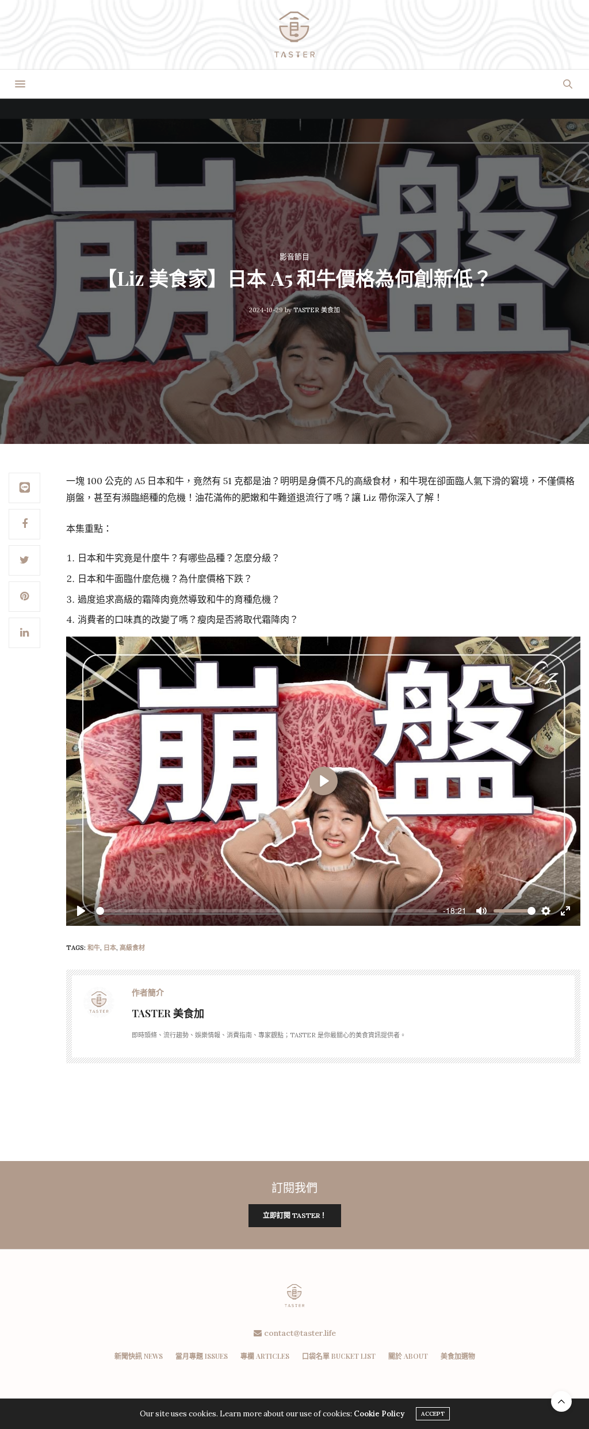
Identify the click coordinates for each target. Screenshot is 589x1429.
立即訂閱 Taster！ (295, 1215)
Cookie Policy (379, 1414)
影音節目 (294, 257)
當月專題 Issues (201, 1356)
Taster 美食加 (316, 310)
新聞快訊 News (138, 1356)
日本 (110, 948)
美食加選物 (458, 1356)
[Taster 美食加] (294, 35)
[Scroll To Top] (561, 1401)
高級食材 (132, 948)
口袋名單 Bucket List (339, 1356)
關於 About (408, 1356)
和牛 (93, 948)
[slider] (266, 911)
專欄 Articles (264, 1356)
